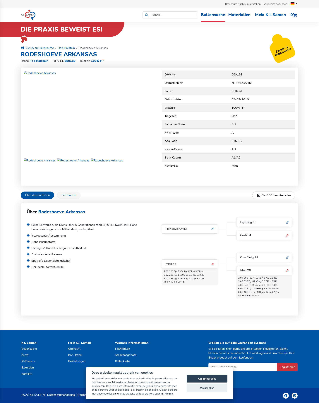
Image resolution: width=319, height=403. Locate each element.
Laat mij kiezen (164, 393)
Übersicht (74, 349)
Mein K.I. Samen (270, 15)
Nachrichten (122, 349)
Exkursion (27, 368)
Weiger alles (207, 387)
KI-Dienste (28, 361)
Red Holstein (66, 48)
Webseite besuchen (275, 4)
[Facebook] (286, 396)
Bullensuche (213, 15)
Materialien (239, 15)
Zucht (24, 355)
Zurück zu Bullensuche (40, 48)
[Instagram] (295, 396)
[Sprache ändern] (294, 3)
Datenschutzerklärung (61, 395)
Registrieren (287, 367)
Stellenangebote (126, 355)
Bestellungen (76, 361)
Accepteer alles (207, 378)
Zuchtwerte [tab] (68, 195)
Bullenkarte (122, 361)
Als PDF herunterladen (275, 195)
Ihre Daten (75, 355)
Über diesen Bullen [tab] (37, 195)
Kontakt (26, 374)
